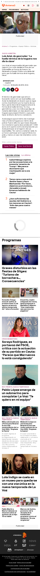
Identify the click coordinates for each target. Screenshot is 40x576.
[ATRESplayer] (33, 5)
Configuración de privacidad (20, 568)
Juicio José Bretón (24, 146)
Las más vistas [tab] (12, 155)
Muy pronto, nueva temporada (15, 387)
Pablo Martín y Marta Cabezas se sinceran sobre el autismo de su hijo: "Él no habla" (9, 512)
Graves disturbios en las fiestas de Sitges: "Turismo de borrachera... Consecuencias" (19, 274)
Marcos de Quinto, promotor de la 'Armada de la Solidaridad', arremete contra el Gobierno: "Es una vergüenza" (28, 514)
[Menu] (37, 5)
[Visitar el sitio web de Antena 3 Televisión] (7, 541)
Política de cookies (12, 565)
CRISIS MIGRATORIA (9, 339)
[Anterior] (1, 1)
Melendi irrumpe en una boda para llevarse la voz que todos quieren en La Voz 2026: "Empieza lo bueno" (28, 426)
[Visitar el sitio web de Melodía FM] (9, 549)
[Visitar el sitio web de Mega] (7, 545)
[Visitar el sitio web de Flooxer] (30, 549)
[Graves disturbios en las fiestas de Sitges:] (20, 255)
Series (4, 10)
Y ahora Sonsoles (9, 1)
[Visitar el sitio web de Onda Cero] (24, 545)
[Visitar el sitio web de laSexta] (15, 541)
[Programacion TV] (28, 5)
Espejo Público (9, 146)
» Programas (13, 46)
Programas (14, 10)
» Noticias (33, 46)
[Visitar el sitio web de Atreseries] (15, 545)
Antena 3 (5, 46)
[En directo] (24, 5)
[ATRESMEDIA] (20, 535)
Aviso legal (12, 562)
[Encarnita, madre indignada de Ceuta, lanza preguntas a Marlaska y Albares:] (29, 293)
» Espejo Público (23, 46)
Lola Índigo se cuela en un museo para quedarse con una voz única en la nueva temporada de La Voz (19, 484)
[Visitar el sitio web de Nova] (32, 541)
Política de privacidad (24, 562)
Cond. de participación (26, 565)
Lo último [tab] (25, 155)
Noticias (24, 10)
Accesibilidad (31, 571)
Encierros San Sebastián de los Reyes (27, 1)
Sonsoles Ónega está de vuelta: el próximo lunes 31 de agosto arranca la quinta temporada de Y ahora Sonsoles (10, 304)
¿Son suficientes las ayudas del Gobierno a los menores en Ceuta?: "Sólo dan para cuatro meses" (20, 203)
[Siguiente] (38, 1)
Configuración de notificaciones (15, 571)
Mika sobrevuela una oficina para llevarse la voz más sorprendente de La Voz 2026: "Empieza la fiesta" (10, 426)
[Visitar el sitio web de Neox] (24, 541)
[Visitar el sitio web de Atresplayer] (20, 549)
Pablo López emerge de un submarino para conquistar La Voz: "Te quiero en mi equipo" (18, 394)
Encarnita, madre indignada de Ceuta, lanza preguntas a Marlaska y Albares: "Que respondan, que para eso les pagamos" (28, 305)
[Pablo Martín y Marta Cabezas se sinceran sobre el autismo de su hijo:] (11, 502)
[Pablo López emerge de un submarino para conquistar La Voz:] (20, 375)
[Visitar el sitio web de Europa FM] (32, 545)
